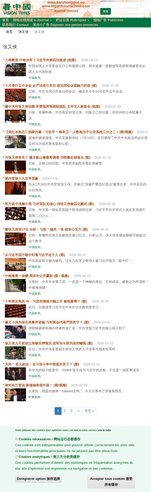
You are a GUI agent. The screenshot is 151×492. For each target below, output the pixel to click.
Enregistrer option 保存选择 (38, 479)
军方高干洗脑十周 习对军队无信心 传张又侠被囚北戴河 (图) (50, 204)
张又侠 (23, 32)
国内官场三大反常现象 (21, 178)
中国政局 (34, 77)
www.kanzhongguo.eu (66, 2)
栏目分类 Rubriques (71, 20)
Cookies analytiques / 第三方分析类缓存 (49, 457)
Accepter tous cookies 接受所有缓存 (111, 482)
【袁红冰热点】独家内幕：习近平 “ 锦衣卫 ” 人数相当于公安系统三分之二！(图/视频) (69, 132)
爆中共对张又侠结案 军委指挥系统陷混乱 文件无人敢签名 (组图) (52, 106)
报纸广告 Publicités (108, 20)
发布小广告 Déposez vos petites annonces (65, 25)
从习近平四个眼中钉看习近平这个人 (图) (35, 255)
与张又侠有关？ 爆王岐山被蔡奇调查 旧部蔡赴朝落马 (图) (47, 157)
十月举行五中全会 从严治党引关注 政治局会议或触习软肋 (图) (51, 85)
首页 (5, 20)
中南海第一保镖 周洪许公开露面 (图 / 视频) (37, 276)
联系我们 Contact (15, 25)
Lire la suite (104, 430)
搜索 (105, 11)
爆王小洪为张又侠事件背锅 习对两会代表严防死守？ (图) (47, 322)
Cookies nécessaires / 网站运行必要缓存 (49, 439)
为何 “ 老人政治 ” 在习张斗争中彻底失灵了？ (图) (42, 364)
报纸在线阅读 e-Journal (31, 20)
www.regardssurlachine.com (66, 6)
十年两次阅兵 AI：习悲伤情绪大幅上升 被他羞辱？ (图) (46, 301)
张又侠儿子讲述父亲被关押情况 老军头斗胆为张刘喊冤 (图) (49, 343)
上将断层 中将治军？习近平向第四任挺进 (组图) (41, 60)
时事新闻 (34, 397)
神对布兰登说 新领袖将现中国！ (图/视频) (36, 385)
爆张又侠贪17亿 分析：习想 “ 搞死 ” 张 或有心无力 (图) (46, 229)
